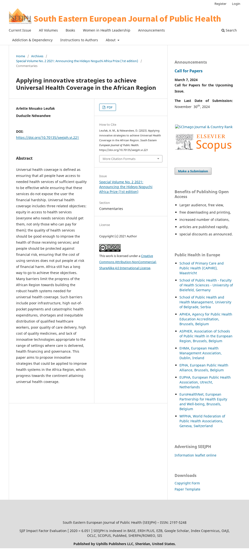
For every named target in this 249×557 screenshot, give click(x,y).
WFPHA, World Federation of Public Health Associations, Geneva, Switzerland (202, 421)
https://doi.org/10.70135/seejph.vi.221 (47, 137)
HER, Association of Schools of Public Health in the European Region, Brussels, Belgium (205, 336)
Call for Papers (189, 71)
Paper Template (187, 489)
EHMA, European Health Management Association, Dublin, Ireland (200, 353)
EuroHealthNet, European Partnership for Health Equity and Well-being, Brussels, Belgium (203, 401)
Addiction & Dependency (32, 40)
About (111, 40)
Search (231, 30)
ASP (182, 331)
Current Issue (20, 30)
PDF (109, 107)
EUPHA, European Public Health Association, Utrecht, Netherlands (205, 382)
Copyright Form (187, 483)
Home (20, 56)
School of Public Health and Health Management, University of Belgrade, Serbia (205, 302)
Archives (37, 56)
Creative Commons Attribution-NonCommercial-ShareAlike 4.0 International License (128, 262)
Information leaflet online (195, 455)
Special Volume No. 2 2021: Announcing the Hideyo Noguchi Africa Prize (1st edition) (77, 61)
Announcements (151, 30)
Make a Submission (193, 171)
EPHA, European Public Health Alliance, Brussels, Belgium (203, 367)
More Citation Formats (119, 159)
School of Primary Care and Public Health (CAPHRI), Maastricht (201, 268)
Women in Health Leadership (106, 30)
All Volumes (48, 30)
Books (70, 30)
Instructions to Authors (79, 40)
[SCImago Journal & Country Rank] (203, 127)
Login (236, 3)
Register (220, 3)
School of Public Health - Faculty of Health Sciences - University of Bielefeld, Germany (206, 285)
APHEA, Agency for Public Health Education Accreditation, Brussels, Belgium (205, 319)
